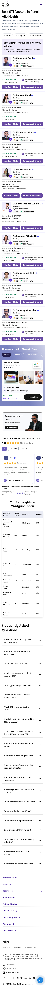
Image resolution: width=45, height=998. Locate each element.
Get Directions (9, 398)
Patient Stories (10, 904)
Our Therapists (10, 917)
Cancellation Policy (30, 948)
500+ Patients (36, 35)
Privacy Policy (17, 948)
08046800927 (10, 965)
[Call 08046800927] (40, 980)
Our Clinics (8, 930)
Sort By (19, 35)
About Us (7, 924)
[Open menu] (41, 3)
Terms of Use (6, 948)
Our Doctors (8, 910)
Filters (8, 35)
